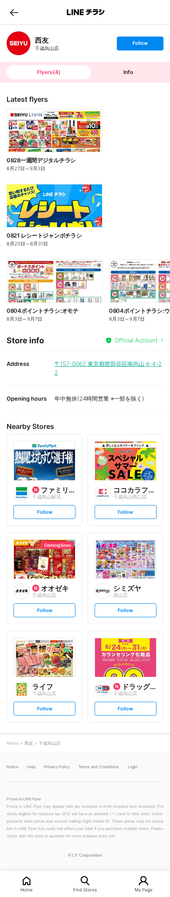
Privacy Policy (57, 767)
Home (26, 889)
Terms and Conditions (98, 767)
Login (132, 767)
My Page (144, 889)
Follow (140, 45)
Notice (12, 767)
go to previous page (14, 12)
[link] (19, 43)
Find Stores (85, 889)
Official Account (136, 340)
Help (31, 767)
